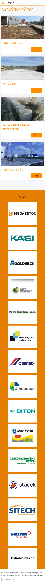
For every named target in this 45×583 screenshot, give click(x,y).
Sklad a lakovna (13, 43)
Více (36, 49)
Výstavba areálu (13, 169)
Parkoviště (9, 84)
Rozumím (6, 579)
